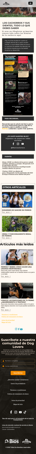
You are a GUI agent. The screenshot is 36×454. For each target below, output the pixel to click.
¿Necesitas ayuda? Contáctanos (18, 380)
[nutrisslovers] (6, 3)
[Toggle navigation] (30, 3)
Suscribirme (18, 373)
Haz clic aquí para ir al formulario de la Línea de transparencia (18, 419)
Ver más (6, 212)
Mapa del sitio (6, 322)
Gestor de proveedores (18, 383)
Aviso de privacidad (8, 320)
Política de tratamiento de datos (12, 317)
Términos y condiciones (9, 315)
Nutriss (5, 129)
